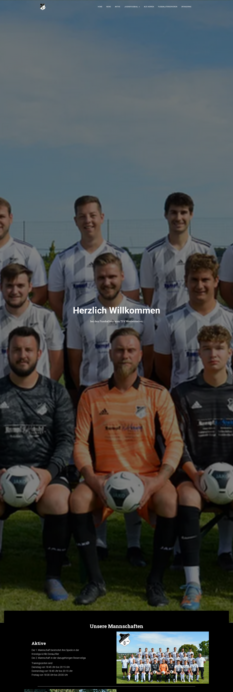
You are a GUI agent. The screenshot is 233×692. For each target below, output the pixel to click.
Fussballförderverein (167, 7)
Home (100, 7)
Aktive (117, 7)
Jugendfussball (131, 7)
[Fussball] (43, 6)
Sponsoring (186, 7)
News (108, 7)
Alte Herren (149, 7)
